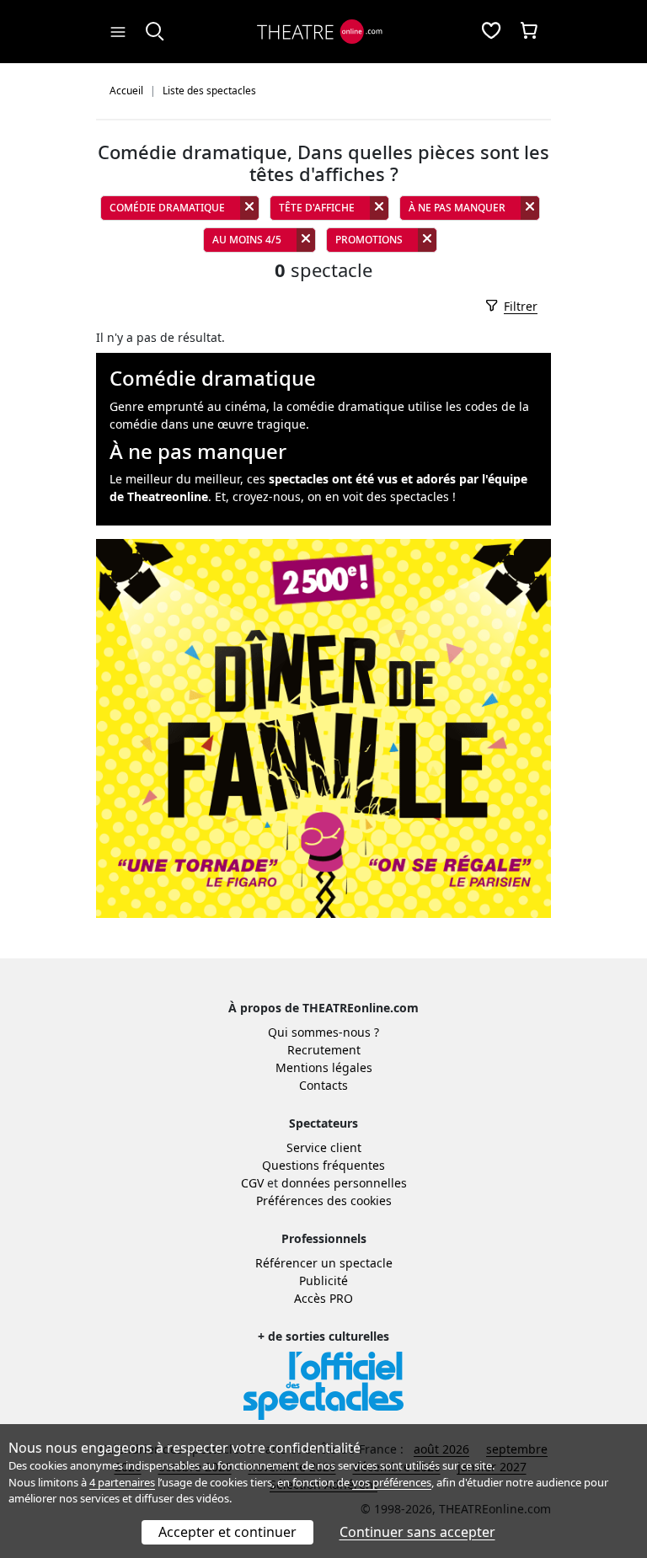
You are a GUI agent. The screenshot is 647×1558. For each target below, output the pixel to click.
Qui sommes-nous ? (323, 1032)
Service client (323, 1147)
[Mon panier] (529, 32)
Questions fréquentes (323, 1165)
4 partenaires (122, 1482)
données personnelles (344, 1183)
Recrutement (324, 1050)
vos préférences (391, 1482)
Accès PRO (323, 1298)
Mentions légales (323, 1067)
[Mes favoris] (491, 32)
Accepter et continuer (227, 1532)
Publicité (323, 1281)
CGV (252, 1183)
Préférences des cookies (324, 1201)
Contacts (323, 1085)
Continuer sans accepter (417, 1532)
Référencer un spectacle (324, 1263)
